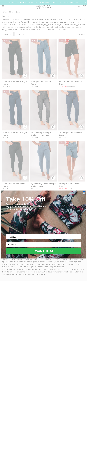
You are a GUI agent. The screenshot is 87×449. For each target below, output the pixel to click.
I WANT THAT (43, 251)
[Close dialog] (84, 192)
